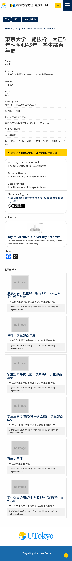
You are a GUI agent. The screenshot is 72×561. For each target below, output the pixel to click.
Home (8, 28)
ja (58, 5)
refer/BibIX (30, 19)
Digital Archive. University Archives (35, 28)
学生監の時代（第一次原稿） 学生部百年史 (34, 376)
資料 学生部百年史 (21, 335)
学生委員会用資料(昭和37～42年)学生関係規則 (35, 499)
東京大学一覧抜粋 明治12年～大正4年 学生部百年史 (36, 295)
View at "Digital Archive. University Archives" (33, 152)
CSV (7, 19)
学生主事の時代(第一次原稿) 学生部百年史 (35, 418)
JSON (16, 19)
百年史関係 (15, 458)
